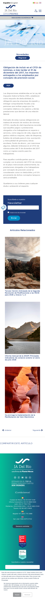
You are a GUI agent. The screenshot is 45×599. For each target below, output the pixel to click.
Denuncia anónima (22, 526)
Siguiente (37, 430)
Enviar (14, 218)
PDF (8, 85)
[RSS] (30, 475)
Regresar (22, 58)
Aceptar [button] (17, 595)
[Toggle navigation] (40, 10)
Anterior (7, 430)
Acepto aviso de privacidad (17, 212)
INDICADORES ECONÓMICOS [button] (21, 17)
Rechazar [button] (27, 595)
